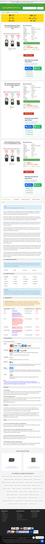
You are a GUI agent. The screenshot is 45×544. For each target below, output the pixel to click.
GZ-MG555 (25, 283)
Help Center (19, 514)
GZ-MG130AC (25, 279)
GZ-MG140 (35, 279)
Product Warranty (5, 516)
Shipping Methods (35, 512)
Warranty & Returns (36, 199)
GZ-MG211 (15, 281)
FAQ (16, 4)
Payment (20, 4)
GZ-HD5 (5, 279)
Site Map (3, 521)
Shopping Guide (39, 4)
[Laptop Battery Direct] (12, 8)
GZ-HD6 (14, 279)
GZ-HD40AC (35, 276)
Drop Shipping (34, 516)
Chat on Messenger (29, 68)
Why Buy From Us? (5, 514)
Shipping (34, 4)
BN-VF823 (25, 270)
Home (3, 12)
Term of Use (4, 519)
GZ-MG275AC (35, 281)
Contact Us (13, 4)
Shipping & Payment (25, 199)
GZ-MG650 (35, 283)
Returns (30, 4)
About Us (8, 4)
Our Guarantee (4, 515)
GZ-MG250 (25, 281)
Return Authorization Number (22, 519)
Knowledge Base (20, 515)
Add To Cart (29, 55)
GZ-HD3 (24, 276)
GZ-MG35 (5, 283)
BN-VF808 (6, 270)
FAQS (3, 202)
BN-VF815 (34, 270)
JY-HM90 (5, 285)
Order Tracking (25, 4)
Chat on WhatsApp (38, 68)
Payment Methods (35, 515)
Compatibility (16, 199)
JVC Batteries (7, 12)
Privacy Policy (4, 518)
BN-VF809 (15, 276)
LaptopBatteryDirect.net (12, 537)
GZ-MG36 (15, 283)
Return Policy (19, 518)
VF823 (14, 270)
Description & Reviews (6, 199)
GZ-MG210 (6, 281)
